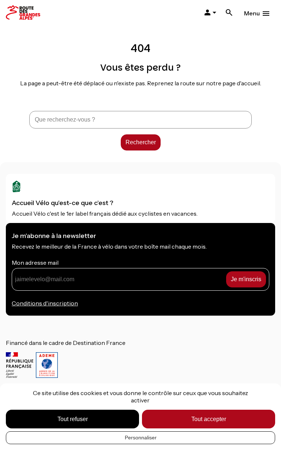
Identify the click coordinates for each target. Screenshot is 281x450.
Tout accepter (208, 419)
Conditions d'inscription (45, 303)
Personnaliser (141, 437)
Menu (252, 13)
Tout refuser (72, 419)
